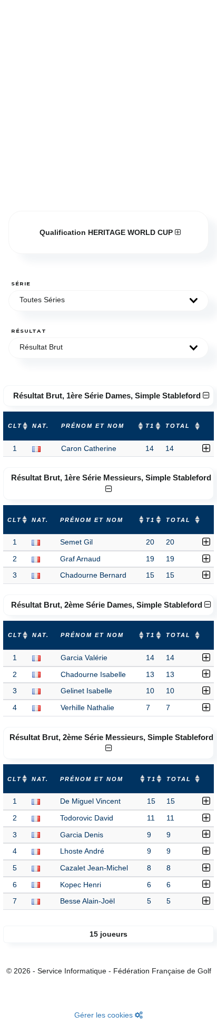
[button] (108, 300)
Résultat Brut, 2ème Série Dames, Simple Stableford (107, 604)
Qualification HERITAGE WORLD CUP (107, 232)
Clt (15, 426)
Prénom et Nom (92, 426)
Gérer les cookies (104, 1015)
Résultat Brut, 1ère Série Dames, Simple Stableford (108, 395)
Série (21, 283)
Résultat (28, 331)
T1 (149, 426)
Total (177, 426)
